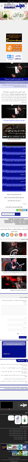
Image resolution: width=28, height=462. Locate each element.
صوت (16, 200)
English (8, 1)
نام (26, 318)
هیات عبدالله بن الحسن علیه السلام (21, 224)
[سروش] (22, 210)
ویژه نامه (23, 81)
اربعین (22, 219)
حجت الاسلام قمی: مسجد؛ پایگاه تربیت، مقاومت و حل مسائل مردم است (14, 381)
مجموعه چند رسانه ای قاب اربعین (14, 356)
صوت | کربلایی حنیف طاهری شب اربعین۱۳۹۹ (20, 220)
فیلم (13, 200)
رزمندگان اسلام (9, 207)
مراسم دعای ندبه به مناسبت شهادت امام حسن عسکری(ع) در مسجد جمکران (14, 376)
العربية (13, 1)
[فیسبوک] (26, 210)
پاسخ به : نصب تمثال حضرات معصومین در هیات (17, 430)
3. (15, 155)
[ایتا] (20, 210)
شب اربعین (11, 219)
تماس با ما (21, 1)
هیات (23, 96)
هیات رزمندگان (16, 222)
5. (15, 166)
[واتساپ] (17, 210)
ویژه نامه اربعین (10, 81)
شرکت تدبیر (10, 458)
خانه (26, 81)
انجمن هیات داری (24, 426)
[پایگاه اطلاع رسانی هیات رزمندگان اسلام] (14, 6)
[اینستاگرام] (21, 234)
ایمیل (25, 322)
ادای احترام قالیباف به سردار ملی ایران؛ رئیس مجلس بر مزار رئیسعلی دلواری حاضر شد (14, 365)
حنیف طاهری (17, 219)
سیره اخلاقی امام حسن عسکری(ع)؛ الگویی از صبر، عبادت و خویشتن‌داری (14, 368)
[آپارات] (25, 234)
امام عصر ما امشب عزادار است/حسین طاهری (18, 290)
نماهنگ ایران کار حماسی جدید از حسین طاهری (18, 256)
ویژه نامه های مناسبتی (17, 81)
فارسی (17, 1)
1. (15, 142)
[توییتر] (25, 210)
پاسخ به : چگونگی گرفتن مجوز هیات (20, 437)
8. (15, 187)
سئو (13, 458)
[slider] (5, 136)
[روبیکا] (16, 234)
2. (15, 148)
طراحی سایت (17, 458)
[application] (14, 136)
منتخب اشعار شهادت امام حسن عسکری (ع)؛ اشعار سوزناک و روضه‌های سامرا (14, 372)
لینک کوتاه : (17, 214)
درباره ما (25, 1)
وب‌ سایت (25, 327)
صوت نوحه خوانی (8, 220)
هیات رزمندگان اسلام (8, 222)
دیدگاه (25, 304)
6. (15, 173)
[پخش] (24, 136)
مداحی (26, 222)
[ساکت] (8, 136)
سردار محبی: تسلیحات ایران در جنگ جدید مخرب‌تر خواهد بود (15, 379)
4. (15, 161)
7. (15, 180)
